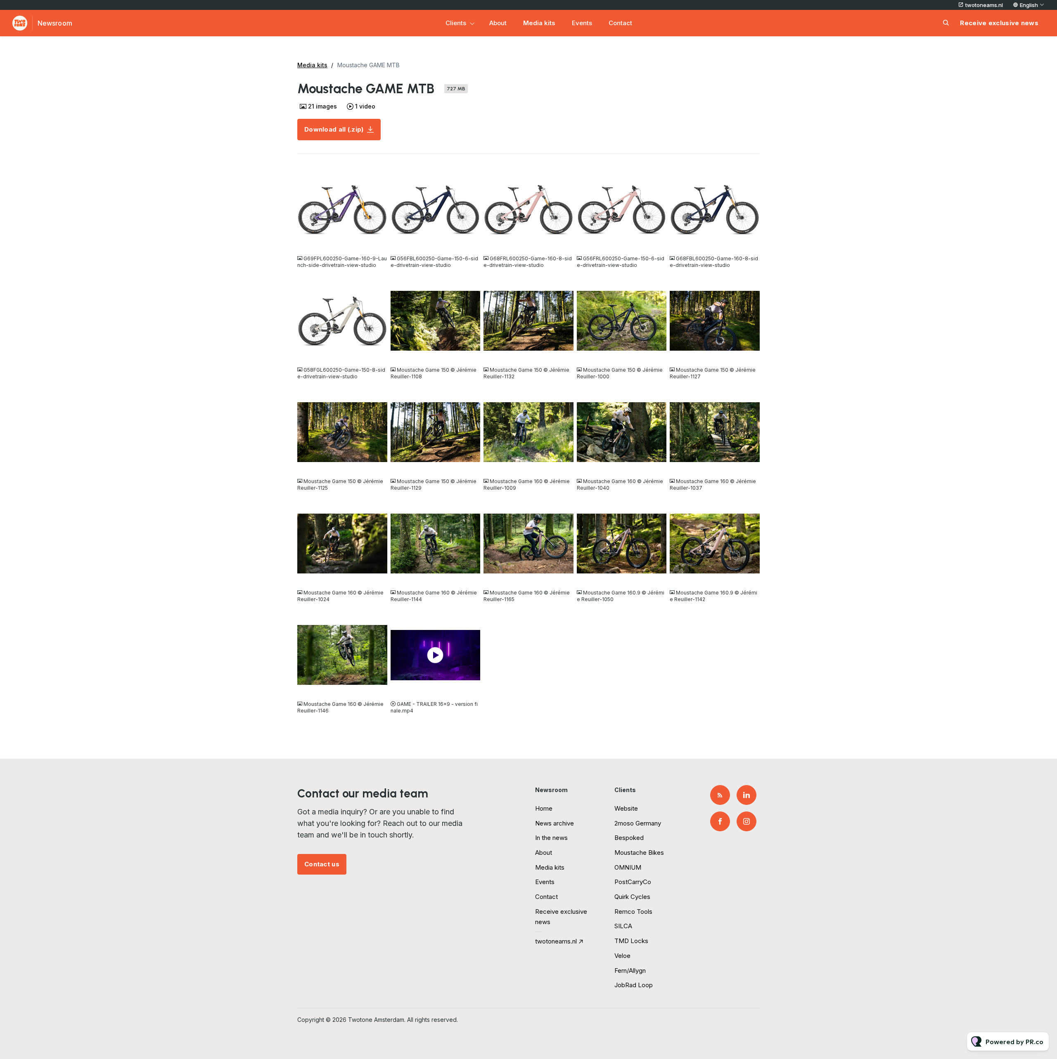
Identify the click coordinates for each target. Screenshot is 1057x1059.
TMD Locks (631, 941)
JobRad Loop (633, 985)
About (498, 23)
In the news (551, 838)
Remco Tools (633, 911)
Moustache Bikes (639, 852)
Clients (456, 23)
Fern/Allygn (630, 970)
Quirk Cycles (632, 897)
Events (582, 23)
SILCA (623, 926)
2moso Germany (637, 823)
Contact (620, 23)
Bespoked (629, 838)
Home (543, 808)
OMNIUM (627, 867)
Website (626, 808)
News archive (554, 823)
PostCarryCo (632, 882)
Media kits (539, 23)
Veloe (622, 956)
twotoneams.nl (984, 5)
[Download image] (377, 242)
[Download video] (470, 687)
